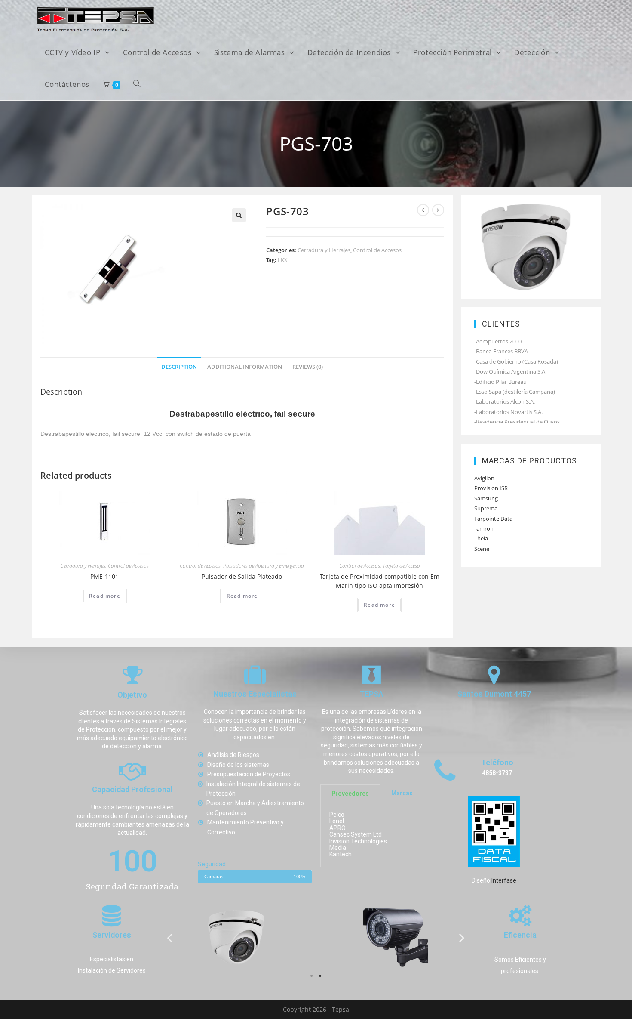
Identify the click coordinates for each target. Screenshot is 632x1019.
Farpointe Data (493, 518)
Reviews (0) (307, 367)
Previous (170, 937)
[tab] (179, 367)
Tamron (484, 528)
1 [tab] (311, 976)
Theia (481, 538)
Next (462, 937)
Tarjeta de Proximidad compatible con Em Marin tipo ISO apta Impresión (379, 581)
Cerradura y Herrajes (324, 250)
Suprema (485, 508)
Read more (104, 595)
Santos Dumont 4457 (494, 694)
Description (179, 367)
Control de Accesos (377, 250)
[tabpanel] (236, 937)
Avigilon (484, 478)
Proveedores (350, 793)
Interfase (503, 880)
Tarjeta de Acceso (401, 565)
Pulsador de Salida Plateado (242, 576)
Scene (481, 549)
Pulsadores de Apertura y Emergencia (263, 565)
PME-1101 (104, 576)
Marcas (402, 793)
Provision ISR (491, 488)
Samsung (486, 498)
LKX (283, 260)
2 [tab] (320, 976)
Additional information (244, 367)
